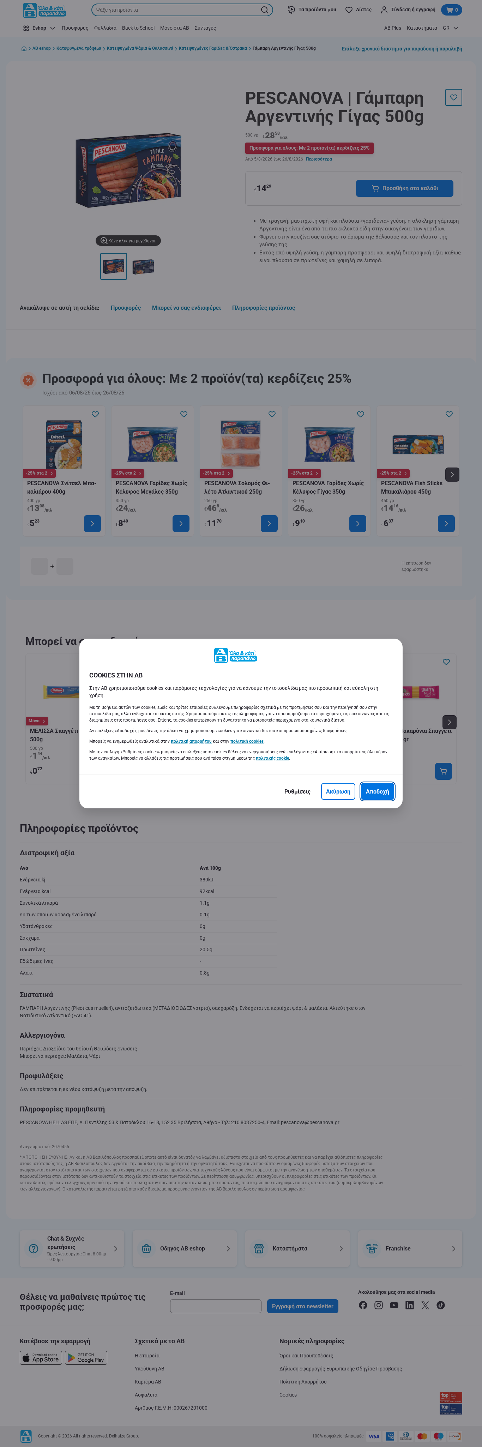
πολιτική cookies (247, 741)
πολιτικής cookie (272, 758)
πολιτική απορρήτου (191, 741)
